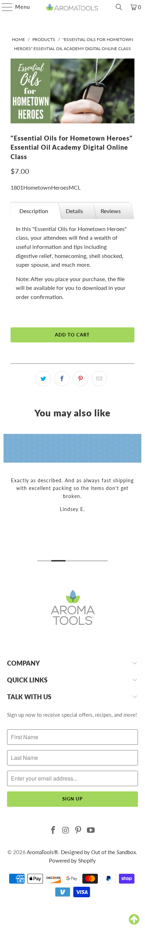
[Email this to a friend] (99, 378)
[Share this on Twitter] (43, 378)
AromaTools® (42, 852)
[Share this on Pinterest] (80, 378)
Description (33, 210)
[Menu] (3, 7)
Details (74, 210)
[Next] (138, 499)
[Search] (119, 7)
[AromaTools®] (72, 7)
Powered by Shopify (72, 860)
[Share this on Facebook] (62, 378)
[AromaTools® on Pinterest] (78, 830)
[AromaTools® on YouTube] (91, 830)
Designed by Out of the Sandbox (98, 852)
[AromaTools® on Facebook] (53, 830)
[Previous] (6, 499)
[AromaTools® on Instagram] (66, 830)
